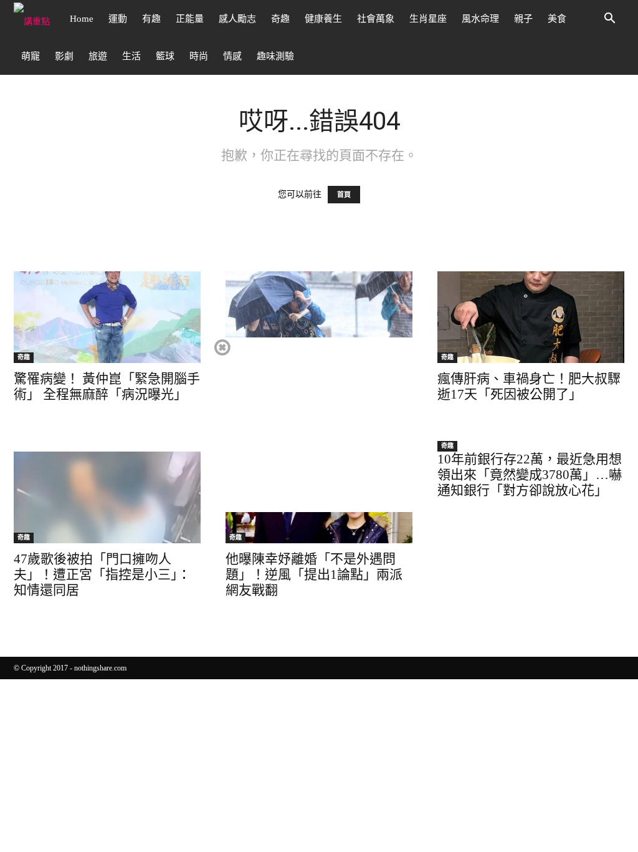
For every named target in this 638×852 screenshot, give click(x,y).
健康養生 (323, 19)
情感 (232, 56)
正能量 (190, 19)
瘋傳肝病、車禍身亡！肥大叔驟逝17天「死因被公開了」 (529, 386)
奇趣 (280, 19)
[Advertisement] (318, 424)
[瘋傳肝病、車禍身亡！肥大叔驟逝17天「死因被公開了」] (530, 317)
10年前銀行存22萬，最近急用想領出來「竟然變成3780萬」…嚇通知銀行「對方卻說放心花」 (529, 475)
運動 (117, 19)
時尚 (198, 56)
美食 (557, 19)
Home (81, 19)
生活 (131, 56)
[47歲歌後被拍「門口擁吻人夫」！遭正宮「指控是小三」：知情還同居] (107, 497)
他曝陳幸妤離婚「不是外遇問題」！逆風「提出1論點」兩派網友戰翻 (314, 574)
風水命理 (480, 19)
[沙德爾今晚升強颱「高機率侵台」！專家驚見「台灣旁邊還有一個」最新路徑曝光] (319, 317)
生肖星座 (428, 19)
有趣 (151, 19)
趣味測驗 (275, 56)
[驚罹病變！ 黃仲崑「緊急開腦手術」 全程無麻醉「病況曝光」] (107, 317)
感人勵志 (237, 19)
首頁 (344, 194)
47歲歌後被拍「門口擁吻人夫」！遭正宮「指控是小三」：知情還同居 (102, 574)
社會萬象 (375, 19)
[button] (609, 20)
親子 (523, 19)
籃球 (165, 56)
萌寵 (30, 56)
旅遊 (97, 56)
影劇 (64, 56)
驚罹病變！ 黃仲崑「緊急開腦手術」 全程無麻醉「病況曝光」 (107, 386)
